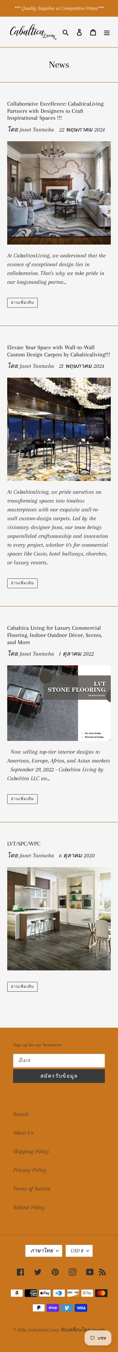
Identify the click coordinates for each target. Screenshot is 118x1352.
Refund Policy (29, 1207)
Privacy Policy (30, 1170)
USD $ (77, 1251)
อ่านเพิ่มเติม (22, 302)
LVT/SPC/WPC (23, 843)
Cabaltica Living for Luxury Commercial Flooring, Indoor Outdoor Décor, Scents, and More (54, 635)
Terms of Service (31, 1188)
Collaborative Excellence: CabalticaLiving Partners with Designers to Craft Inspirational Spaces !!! (55, 110)
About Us (23, 1132)
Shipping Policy (31, 1151)
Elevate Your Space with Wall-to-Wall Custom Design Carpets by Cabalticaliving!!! (58, 351)
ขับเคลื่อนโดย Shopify (82, 1329)
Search (21, 1114)
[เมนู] (107, 32)
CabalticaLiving (43, 1329)
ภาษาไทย (41, 1251)
